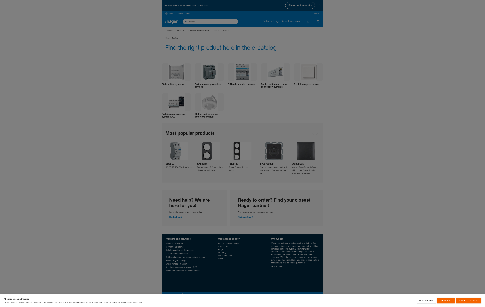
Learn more (137, 302)
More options (426, 301)
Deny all (445, 301)
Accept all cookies (468, 301)
